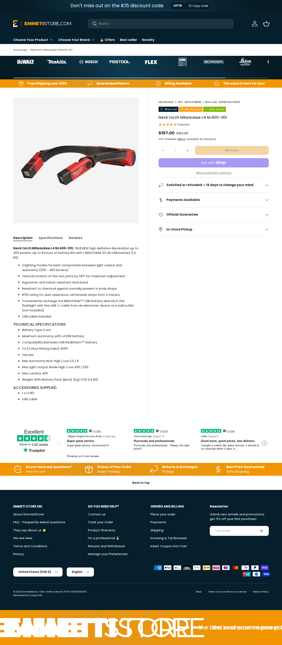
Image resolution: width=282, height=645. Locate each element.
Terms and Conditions (30, 546)
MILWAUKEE (166, 102)
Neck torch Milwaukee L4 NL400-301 (51, 49)
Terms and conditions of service (227, 591)
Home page (20, 49)
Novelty (148, 40)
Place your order (162, 514)
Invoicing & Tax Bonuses (168, 538)
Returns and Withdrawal (106, 546)
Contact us (96, 514)
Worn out (232, 150)
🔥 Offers (107, 40)
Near (199, 591)
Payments (158, 522)
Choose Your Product (30, 40)
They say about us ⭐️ (29, 530)
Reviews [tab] (75, 238)
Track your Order (100, 522)
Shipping (157, 530)
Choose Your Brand (74, 40)
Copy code (200, 6)
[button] (266, 23)
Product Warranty (101, 530)
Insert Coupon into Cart (168, 546)
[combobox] (160, 24)
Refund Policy (261, 591)
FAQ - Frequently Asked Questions (39, 522)
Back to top (141, 483)
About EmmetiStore (28, 514)
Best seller (128, 40)
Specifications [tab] (51, 238)
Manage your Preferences (108, 554)
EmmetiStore (30, 591)
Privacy (18, 554)
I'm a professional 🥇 (104, 538)
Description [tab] (22, 238)
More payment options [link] (213, 173)
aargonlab (36, 595)
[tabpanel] (76, 324)
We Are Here (22, 538)
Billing (181, 139)
